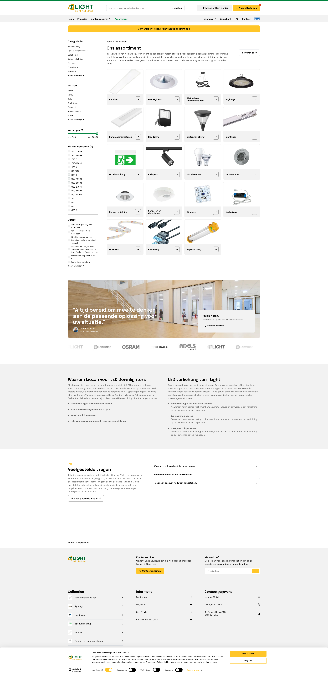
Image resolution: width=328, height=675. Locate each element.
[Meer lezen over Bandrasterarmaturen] (138, 137)
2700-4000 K (76, 163)
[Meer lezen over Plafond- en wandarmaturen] (216, 99)
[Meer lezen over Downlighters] (177, 99)
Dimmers (71, 63)
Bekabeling (73, 55)
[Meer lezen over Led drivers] (254, 212)
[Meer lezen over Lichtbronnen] (216, 174)
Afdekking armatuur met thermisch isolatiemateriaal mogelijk (83, 240)
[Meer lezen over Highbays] (254, 99)
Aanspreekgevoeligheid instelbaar (81, 225)
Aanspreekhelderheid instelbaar (80, 232)
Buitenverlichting (75, 59)
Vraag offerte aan (247, 7)
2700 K (73, 159)
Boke (70, 99)
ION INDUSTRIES (74, 111)
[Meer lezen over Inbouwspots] (254, 174)
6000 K (73, 206)
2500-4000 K (76, 155)
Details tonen (193, 670)
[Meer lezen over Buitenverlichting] (216, 137)
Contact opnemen (215, 325)
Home (71, 18)
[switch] (132, 670)
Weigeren (248, 661)
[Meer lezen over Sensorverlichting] (138, 212)
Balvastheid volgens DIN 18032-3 (84, 256)
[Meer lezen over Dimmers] (216, 212)
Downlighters (74, 67)
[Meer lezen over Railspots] (177, 174)
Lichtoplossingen (99, 18)
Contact (246, 18)
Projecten (82, 18)
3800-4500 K (76, 194)
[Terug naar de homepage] (81, 7)
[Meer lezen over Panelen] (138, 99)
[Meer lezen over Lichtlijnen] (254, 137)
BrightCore (73, 103)
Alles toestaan (248, 654)
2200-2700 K (76, 151)
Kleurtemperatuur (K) (80, 146)
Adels (70, 90)
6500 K (73, 210)
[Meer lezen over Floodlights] (177, 137)
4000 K (73, 198)
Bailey (70, 95)
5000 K (73, 202)
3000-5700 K (76, 186)
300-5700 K (75, 171)
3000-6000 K (76, 190)
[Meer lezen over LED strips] (138, 249)
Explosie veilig (74, 46)
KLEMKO (71, 115)
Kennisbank (225, 18)
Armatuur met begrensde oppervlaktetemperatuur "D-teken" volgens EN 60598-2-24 (84, 249)
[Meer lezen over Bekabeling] (177, 249)
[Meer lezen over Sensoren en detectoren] (177, 212)
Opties (72, 219)
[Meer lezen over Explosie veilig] (216, 249)
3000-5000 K (76, 182)
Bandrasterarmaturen (78, 51)
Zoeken (178, 7)
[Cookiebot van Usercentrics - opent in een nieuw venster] (75, 670)
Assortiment (121, 18)
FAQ (237, 18)
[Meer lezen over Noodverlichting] (138, 174)
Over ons (208, 18)
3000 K (73, 175)
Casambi (71, 107)
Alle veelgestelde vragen (84, 498)
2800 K (73, 167)
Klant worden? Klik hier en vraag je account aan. (164, 28)
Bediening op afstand (80, 262)
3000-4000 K (76, 178)
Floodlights (73, 71)
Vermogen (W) (76, 130)
